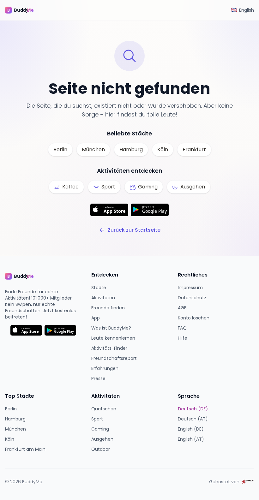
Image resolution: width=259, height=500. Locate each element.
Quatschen (103, 409)
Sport (97, 419)
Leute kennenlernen (113, 338)
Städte (98, 287)
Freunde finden (108, 308)
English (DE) (191, 429)
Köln (162, 149)
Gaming (100, 429)
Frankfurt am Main (25, 449)
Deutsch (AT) (193, 419)
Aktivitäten (103, 298)
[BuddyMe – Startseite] (24, 10)
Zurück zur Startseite (134, 230)
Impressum (190, 287)
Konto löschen (193, 318)
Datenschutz (192, 298)
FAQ (182, 328)
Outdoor (100, 449)
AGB (182, 308)
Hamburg (131, 149)
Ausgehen (102, 439)
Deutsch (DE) (193, 409)
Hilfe (182, 338)
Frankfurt (194, 149)
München (93, 149)
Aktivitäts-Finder (109, 348)
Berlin (60, 149)
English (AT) (191, 439)
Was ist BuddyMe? (111, 328)
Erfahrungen (104, 368)
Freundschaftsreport (114, 358)
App (95, 318)
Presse (98, 378)
